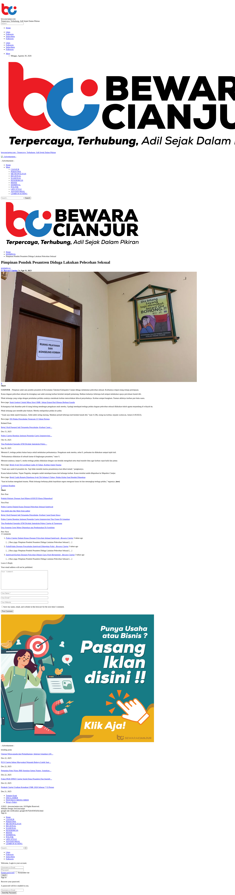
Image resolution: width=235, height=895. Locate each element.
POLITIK (14, 187)
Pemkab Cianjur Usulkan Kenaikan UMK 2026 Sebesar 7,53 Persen (27, 787)
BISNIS (14, 183)
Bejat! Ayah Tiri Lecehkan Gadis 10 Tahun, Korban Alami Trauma (35, 465)
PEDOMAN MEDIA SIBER (17, 800)
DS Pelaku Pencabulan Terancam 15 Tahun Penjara (30, 419)
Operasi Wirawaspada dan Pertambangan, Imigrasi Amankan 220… (27, 754)
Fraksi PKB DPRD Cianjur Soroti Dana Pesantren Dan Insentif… (26, 779)
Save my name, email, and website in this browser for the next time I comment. (33, 607)
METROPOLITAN (18, 174)
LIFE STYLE (16, 189)
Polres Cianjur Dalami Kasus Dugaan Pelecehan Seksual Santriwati (27, 507)
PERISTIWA (16, 172)
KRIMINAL (16, 185)
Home (8, 28)
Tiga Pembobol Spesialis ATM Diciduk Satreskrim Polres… (24, 444)
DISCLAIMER (12, 798)
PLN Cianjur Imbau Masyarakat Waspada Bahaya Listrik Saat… (26, 762)
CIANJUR (15, 169)
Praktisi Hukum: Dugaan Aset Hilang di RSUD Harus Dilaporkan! (27, 498)
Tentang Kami (11, 796)
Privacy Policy (11, 802)
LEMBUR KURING (19, 194)
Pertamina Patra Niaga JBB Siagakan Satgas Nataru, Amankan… (26, 771)
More (8, 54)
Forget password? (8, 873)
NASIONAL (16, 178)
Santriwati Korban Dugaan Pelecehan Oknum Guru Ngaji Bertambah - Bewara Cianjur (40, 555)
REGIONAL (16, 176)
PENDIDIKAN (17, 180)
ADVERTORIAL (18, 191)
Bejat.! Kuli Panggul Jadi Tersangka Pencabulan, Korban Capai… (26, 427)
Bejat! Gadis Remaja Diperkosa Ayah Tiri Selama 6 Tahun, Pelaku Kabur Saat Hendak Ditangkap (47, 477)
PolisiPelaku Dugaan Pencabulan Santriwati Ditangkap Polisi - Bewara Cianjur (37, 546)
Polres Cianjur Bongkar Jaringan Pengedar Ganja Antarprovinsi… (26, 436)
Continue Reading (8, 486)
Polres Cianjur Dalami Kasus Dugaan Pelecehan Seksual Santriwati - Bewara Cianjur (39, 538)
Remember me (23, 873)
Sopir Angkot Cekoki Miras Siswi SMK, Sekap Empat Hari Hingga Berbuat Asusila (42, 402)
